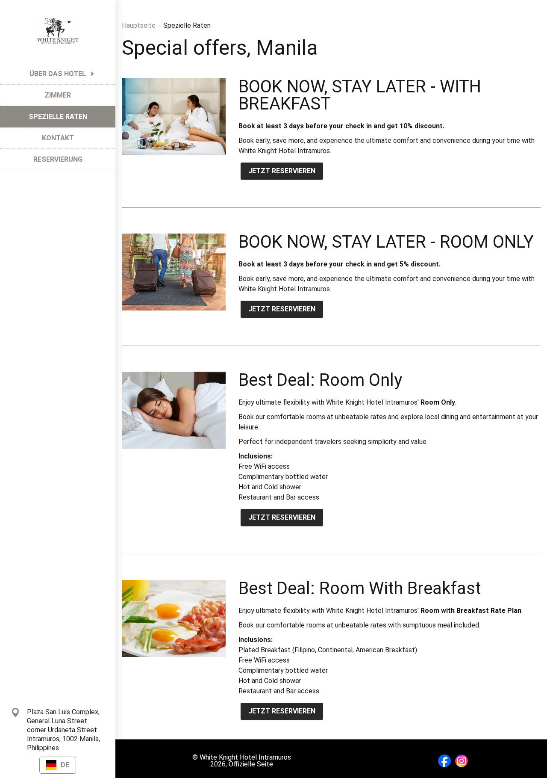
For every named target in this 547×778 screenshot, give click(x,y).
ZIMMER (57, 95)
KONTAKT (58, 138)
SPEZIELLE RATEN (58, 116)
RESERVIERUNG (57, 159)
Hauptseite (139, 25)
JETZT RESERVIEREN (281, 171)
